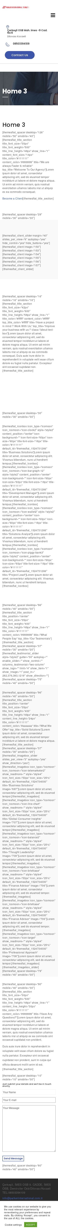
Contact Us (19, 55)
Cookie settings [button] (13, 1224)
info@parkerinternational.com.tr (22, 1198)
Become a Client (12, 198)
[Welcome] (29, 7)
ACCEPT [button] (30, 1224)
